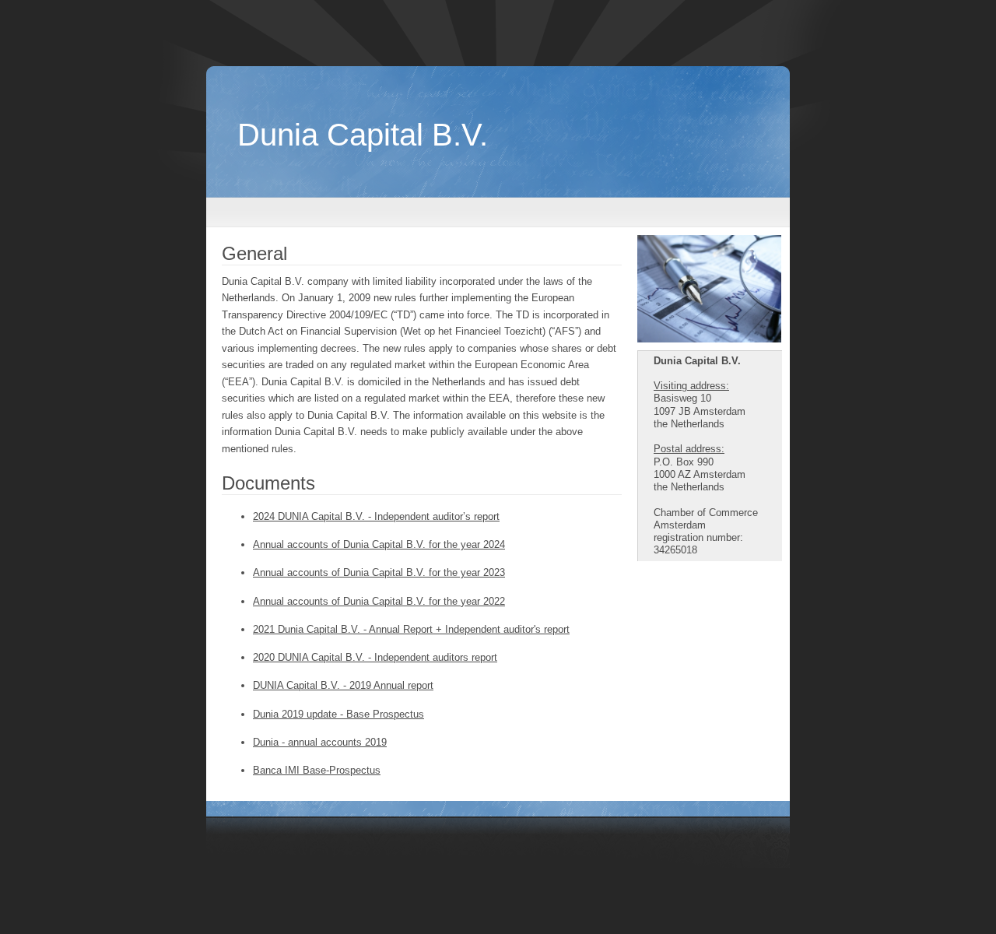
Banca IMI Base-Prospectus (317, 770)
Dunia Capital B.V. (362, 135)
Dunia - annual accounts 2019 (320, 742)
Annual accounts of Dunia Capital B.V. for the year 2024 (379, 544)
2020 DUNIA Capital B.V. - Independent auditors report (375, 657)
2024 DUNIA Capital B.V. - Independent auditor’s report (376, 516)
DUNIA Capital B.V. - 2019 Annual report (343, 685)
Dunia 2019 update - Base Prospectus (338, 714)
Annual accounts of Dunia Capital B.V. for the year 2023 (379, 572)
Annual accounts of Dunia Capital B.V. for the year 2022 (379, 601)
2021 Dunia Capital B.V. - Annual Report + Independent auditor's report (411, 629)
